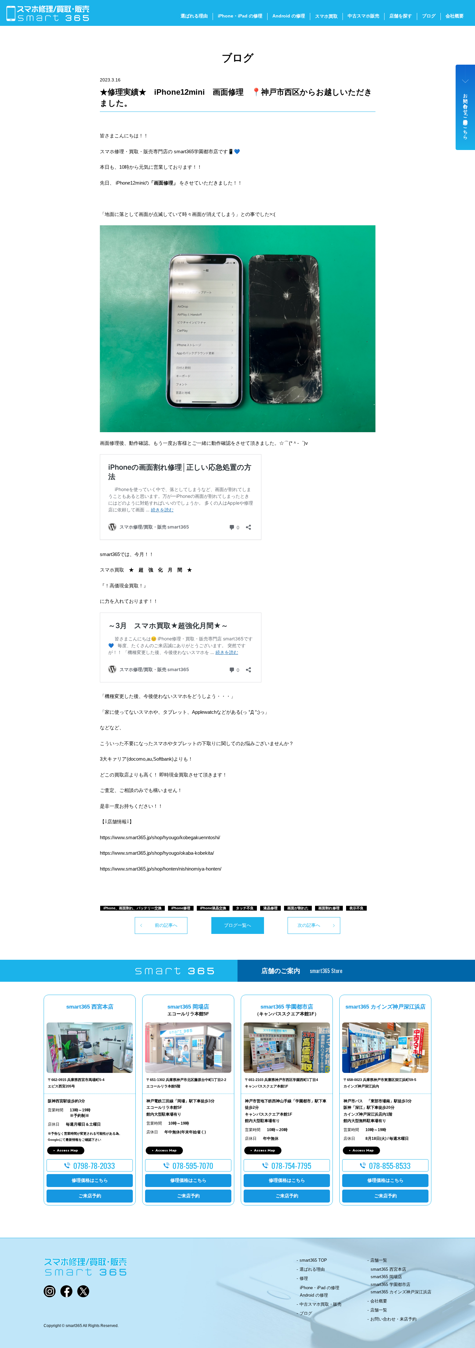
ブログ (429, 15)
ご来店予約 (90, 1196)
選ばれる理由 (194, 15)
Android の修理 (288, 15)
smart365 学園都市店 (390, 1284)
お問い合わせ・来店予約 (393, 1319)
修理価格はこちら (90, 1180)
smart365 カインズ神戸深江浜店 (401, 1291)
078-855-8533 (390, 1165)
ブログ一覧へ (237, 925)
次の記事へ (309, 925)
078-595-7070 (193, 1165)
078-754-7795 (291, 1165)
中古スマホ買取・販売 (321, 1304)
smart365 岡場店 (386, 1276)
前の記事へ (166, 925)
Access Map (67, 1150)
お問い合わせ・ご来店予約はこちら (465, 114)
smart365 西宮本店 (388, 1269)
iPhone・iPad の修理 (240, 15)
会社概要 (455, 15)
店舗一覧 (378, 1260)
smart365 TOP (313, 1260)
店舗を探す (400, 15)
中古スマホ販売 (363, 15)
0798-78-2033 (94, 1165)
